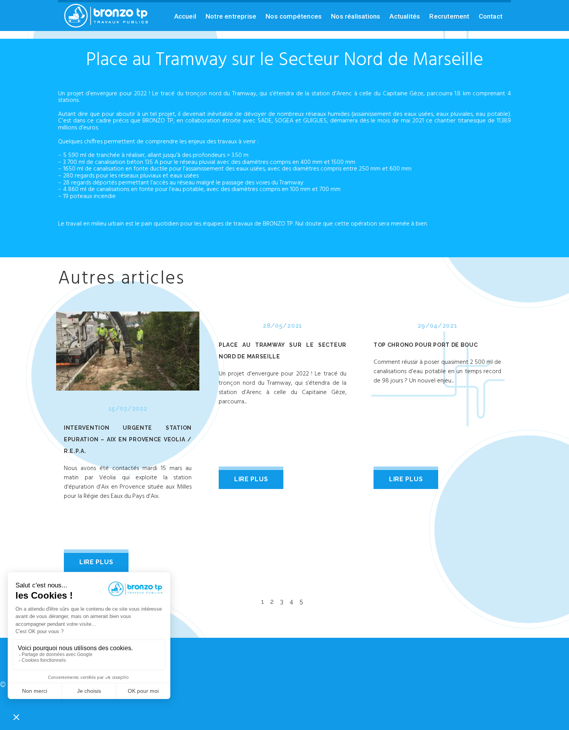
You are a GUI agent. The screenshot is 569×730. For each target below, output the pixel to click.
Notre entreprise (231, 16)
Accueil (185, 16)
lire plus (96, 562)
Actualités (404, 16)
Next (506, 440)
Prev (62, 440)
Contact (490, 16)
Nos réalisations (355, 16)
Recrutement (449, 16)
